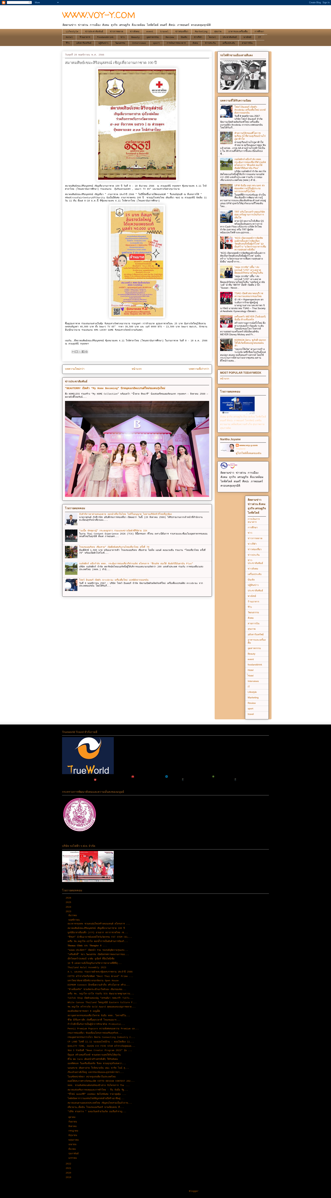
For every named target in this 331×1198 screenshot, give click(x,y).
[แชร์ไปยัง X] (80, 351)
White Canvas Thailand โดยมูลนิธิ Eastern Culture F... (102, 1002)
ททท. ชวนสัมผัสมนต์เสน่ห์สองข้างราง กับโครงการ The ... (99, 1085)
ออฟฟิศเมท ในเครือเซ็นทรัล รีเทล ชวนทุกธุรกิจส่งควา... (97, 1063)
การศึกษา (259, 31)
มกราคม (73, 1158)
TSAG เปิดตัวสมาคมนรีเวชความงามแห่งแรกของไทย (248, 295)
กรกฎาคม (74, 1131)
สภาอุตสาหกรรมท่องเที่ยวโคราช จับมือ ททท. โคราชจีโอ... (99, 1015)
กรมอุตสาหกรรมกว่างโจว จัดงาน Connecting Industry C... (101, 1037)
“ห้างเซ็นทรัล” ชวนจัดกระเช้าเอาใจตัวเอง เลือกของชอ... (97, 989)
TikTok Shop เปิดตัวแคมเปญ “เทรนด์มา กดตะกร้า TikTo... (100, 998)
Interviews (139, 43)
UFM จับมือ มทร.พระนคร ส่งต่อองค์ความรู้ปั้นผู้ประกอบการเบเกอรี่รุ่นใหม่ (249, 188)
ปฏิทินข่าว (103, 43)
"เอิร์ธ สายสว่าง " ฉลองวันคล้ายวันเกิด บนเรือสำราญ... (97, 1111)
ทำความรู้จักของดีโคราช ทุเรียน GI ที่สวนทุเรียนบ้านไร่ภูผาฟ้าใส (250, 136)
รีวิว (67, 43)
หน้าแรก (137, 369)
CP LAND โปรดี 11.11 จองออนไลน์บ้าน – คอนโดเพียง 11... (101, 1042)
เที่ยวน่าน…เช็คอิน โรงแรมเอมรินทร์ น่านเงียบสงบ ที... (96, 1107)
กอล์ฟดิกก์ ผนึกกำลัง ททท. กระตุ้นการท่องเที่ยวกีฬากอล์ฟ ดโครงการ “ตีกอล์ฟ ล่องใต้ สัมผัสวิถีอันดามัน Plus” (136, 563)
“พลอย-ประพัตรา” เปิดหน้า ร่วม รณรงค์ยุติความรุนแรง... (98, 950)
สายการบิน (247, 43)
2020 (69, 1173)
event (149, 31)
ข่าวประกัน (210, 43)
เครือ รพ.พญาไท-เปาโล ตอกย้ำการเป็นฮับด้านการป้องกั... (98, 941)
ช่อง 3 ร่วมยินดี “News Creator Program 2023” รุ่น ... (100, 1050)
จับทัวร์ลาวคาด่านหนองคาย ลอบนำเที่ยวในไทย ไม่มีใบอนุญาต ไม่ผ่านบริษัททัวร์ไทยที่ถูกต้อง (125, 514)
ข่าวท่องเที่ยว (181, 31)
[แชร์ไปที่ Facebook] (83, 351)
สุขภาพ (218, 31)
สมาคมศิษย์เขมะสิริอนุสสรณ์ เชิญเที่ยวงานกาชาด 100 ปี (96, 928)
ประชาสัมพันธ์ (230, 37)
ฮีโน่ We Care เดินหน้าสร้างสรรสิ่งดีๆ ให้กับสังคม (93, 1059)
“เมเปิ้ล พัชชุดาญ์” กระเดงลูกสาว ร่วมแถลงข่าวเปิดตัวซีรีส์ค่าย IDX (113, 530)
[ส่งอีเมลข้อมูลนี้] (73, 351)
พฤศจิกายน (74, 920)
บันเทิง (184, 37)
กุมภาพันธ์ (74, 1153)
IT (259, 37)
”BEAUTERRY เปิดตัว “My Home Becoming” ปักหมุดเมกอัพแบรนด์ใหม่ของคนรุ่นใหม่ (115, 388)
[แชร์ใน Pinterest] (86, 351)
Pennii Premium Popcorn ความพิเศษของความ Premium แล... (103, 1028)
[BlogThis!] (76, 351)
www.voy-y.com (248, 445)
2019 (69, 1177)
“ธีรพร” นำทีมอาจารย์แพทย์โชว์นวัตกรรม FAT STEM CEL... (100, 937)
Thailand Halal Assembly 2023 (87, 967)
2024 (69, 907)
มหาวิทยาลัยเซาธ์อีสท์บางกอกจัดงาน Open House (93, 980)
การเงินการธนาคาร (176, 43)
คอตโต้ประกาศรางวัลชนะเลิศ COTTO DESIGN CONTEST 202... (101, 1081)
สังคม (195, 43)
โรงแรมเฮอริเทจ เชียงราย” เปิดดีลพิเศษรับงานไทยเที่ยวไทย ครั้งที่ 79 (114, 547)
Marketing (201, 31)
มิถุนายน (73, 1135)
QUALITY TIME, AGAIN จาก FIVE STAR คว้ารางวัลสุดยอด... (101, 1046)
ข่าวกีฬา (198, 37)
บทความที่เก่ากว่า (199, 369)
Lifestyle (72, 31)
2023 (69, 911)
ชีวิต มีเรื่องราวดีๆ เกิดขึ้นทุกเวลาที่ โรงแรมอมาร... (94, 1020)
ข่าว (122, 37)
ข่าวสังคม (134, 31)
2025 (69, 902)
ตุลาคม (72, 1117)
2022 (69, 1164)
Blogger (194, 1191)
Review (170, 37)
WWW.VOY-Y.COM (98, 15)
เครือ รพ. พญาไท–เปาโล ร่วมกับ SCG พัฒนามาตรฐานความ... (101, 993)
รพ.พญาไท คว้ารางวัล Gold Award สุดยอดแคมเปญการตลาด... (102, 1007)
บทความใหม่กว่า (74, 369)
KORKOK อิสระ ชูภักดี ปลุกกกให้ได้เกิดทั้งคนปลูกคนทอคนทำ (250, 343)
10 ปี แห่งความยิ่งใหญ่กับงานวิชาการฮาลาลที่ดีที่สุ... (95, 963)
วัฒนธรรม (120, 43)
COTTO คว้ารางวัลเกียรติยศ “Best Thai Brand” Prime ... (100, 976)
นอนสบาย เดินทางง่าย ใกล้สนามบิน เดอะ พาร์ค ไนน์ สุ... (98, 1068)
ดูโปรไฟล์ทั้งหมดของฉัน (248, 453)
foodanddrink (105, 37)
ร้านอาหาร (85, 37)
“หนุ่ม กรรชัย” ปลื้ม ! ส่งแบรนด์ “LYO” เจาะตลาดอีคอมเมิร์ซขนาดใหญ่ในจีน (248, 270)
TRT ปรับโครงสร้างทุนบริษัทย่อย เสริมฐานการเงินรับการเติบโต (249, 214)
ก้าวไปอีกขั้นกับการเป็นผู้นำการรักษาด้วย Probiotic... (96, 1024)
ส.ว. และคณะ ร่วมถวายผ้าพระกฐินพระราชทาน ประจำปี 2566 (100, 972)
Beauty (135, 37)
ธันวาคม (73, 915)
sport (156, 43)
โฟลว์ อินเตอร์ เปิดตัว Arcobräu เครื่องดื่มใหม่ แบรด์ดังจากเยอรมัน (113, 580)
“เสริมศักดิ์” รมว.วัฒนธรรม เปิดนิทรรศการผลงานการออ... (98, 954)
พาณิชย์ (247, 37)
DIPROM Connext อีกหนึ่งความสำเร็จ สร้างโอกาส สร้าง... (99, 985)
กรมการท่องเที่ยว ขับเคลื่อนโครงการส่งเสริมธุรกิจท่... (95, 1033)
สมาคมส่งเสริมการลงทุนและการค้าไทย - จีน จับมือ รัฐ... (98, 1090)
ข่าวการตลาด (116, 31)
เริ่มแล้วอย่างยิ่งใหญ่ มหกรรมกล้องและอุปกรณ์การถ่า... (96, 1072)
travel (164, 31)
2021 (69, 1168)
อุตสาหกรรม (153, 37)
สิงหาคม (73, 1126)
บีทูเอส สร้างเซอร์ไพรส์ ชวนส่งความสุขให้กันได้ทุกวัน (94, 1055)
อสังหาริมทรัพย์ (83, 43)
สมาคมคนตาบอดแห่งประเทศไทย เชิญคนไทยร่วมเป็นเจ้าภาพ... (100, 1103)
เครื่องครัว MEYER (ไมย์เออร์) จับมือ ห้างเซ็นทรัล (250, 318)
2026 (69, 898)
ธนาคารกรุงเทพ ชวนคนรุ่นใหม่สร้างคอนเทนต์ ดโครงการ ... (99, 923)
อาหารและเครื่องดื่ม (238, 31)
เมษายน (73, 1144)
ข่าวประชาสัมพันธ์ (94, 31)
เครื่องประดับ (229, 43)
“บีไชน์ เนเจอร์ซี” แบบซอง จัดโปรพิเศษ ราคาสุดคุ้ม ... (97, 1094)
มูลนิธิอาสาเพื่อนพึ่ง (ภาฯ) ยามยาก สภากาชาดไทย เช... (98, 932)
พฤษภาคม (74, 1140)
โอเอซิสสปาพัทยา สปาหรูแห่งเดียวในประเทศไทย (92, 1076)
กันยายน (73, 1121)
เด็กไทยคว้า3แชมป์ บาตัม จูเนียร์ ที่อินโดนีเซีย (91, 958)
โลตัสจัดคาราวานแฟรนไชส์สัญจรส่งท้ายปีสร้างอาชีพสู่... (96, 1098)
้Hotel (212, 37)
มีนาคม (72, 1149)
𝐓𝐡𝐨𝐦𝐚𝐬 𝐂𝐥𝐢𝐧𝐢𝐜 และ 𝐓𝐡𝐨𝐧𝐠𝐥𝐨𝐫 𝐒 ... (87, 945)
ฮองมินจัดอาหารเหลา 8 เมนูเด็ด (84, 1011)
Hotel (69, 37)
